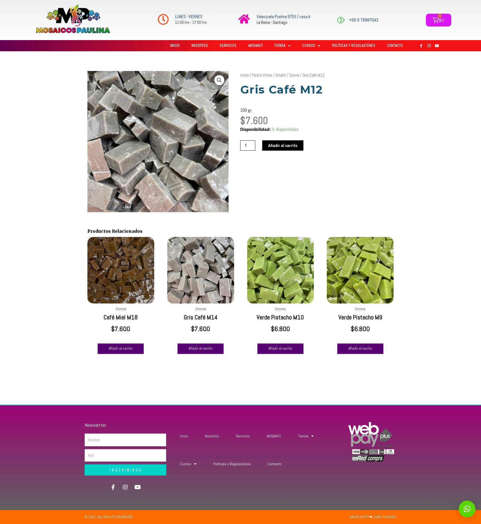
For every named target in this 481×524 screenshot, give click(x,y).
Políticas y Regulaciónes (354, 45)
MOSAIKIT (255, 45)
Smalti (280, 75)
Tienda (279, 45)
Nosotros (200, 45)
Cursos (308, 45)
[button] (219, 80)
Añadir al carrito (283, 145)
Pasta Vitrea (262, 75)
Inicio (175, 45)
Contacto (395, 45)
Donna (294, 75)
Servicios (228, 45)
